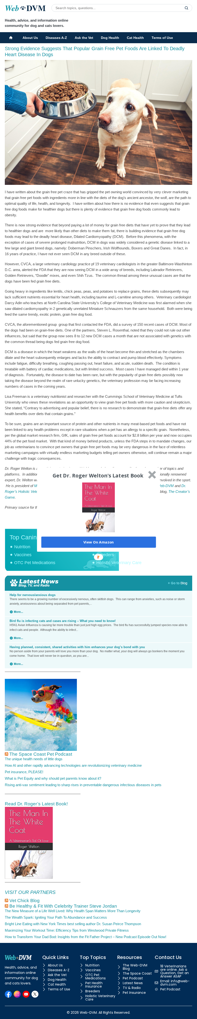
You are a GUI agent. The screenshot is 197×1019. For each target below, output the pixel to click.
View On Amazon (98, 542)
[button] (98, 475)
